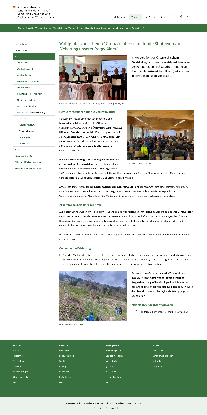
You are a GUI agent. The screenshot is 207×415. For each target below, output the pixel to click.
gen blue (110, 366)
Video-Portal (18, 366)
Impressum (71, 403)
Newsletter (24, 143)
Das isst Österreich (114, 355)
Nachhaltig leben (114, 350)
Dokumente (24, 137)
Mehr (15, 382)
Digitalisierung (66, 377)
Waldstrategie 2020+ (28, 124)
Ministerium (119, 17)
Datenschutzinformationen (92, 403)
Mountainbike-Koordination (29, 93)
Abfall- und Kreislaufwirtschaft (29, 162)
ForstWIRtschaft (66, 355)
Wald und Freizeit (25, 87)
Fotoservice (18, 355)
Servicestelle (158, 350)
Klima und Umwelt (23, 155)
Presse (16, 350)
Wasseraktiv (111, 371)
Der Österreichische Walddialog (36, 112)
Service (164, 17)
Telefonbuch (158, 366)
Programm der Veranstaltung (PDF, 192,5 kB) (164, 311)
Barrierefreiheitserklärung (119, 403)
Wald (30, 28)
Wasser (18, 149)
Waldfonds (22, 62)
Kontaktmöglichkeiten (162, 355)
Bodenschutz (65, 350)
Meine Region (112, 361)
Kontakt (137, 403)
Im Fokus (150, 17)
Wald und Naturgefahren (28, 81)
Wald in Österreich (25, 69)
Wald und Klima (24, 75)
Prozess (22, 118)
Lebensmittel (21, 50)
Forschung (64, 371)
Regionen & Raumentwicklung (28, 168)
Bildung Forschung (26, 100)
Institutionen (158, 361)
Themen (135, 17)
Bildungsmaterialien (22, 377)
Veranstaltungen (43, 28)
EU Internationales (26, 106)
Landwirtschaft (21, 44)
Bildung (62, 366)
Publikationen (19, 361)
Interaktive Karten (114, 377)
